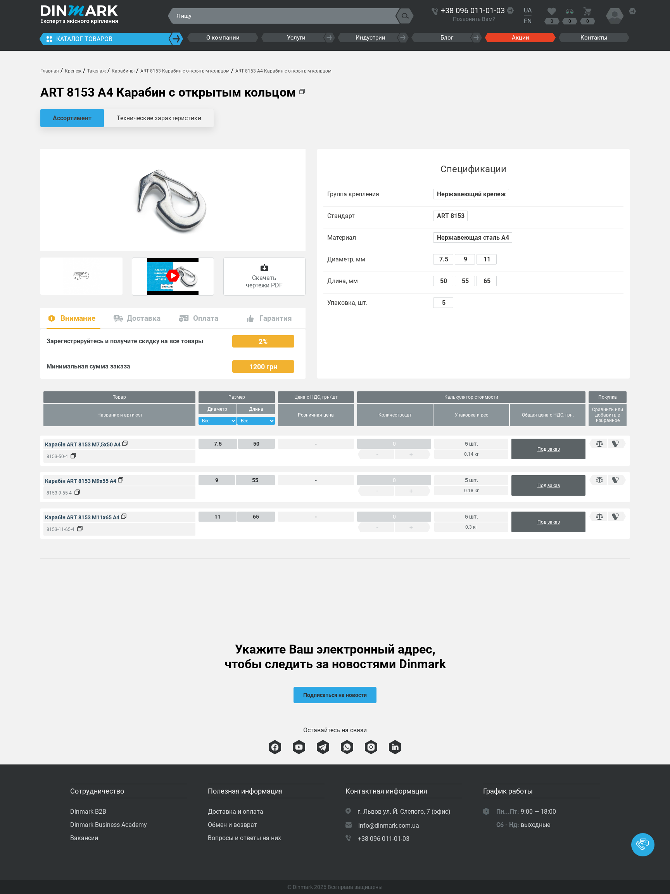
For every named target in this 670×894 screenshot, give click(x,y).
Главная (49, 71)
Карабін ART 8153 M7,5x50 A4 (83, 444)
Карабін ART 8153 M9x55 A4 (81, 481)
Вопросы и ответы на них (244, 838)
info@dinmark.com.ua (388, 825)
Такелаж (96, 71)
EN (528, 21)
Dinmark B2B (88, 811)
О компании (223, 37)
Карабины (123, 71)
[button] (642, 844)
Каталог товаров (84, 39)
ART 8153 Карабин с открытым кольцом (185, 71)
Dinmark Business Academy (108, 824)
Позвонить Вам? (474, 19)
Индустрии (370, 37)
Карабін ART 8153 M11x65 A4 (83, 517)
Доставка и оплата (235, 811)
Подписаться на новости (335, 695)
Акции (520, 37)
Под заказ (548, 449)
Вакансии (84, 838)
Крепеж (73, 71)
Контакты (594, 37)
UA (528, 10)
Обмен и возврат (232, 824)
